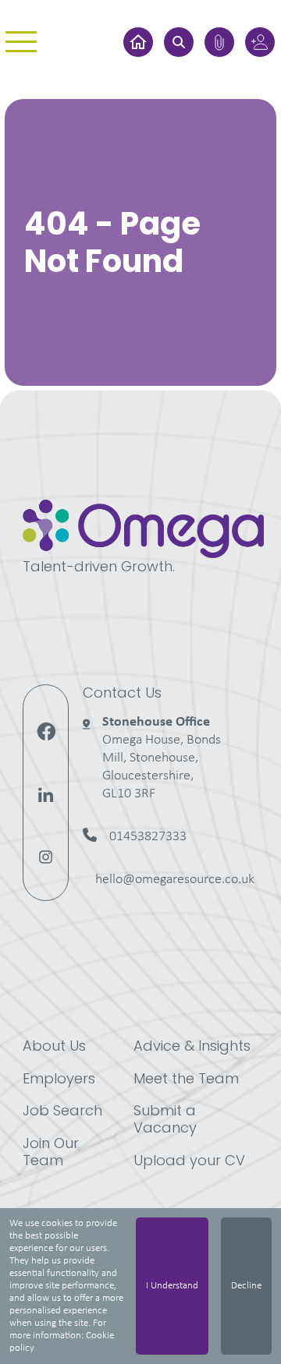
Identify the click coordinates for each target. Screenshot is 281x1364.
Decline (246, 1286)
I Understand (172, 1286)
